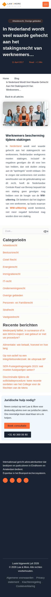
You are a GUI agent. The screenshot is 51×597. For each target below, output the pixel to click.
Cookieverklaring (25, 586)
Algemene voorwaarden (20, 577)
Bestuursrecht (11, 252)
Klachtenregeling (31, 582)
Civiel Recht (9, 259)
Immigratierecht (11, 274)
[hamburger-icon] (45, 4)
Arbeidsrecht (10, 245)
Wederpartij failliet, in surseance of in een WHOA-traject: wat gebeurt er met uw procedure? (24, 334)
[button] (40, 4)
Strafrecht (8, 309)
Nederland (16, 146)
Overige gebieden (13, 295)
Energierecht (10, 266)
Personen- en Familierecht (18, 302)
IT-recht (7, 281)
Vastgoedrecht (11, 317)
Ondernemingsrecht (14, 288)
